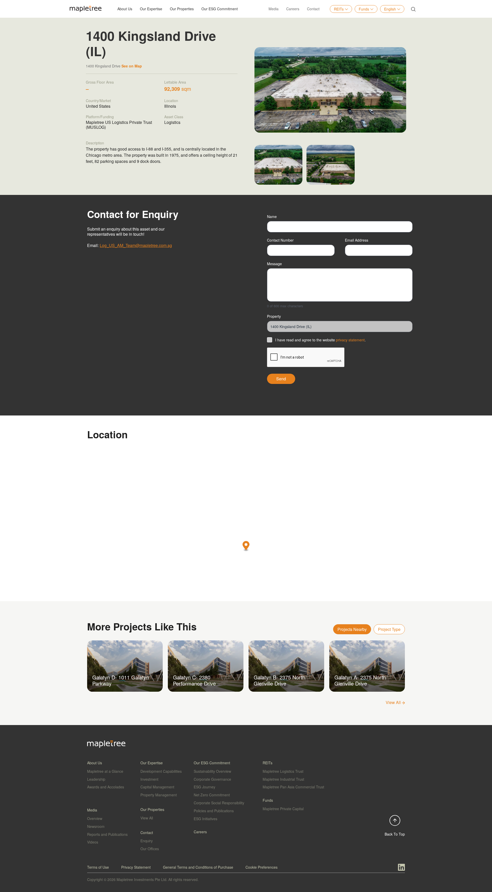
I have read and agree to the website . (320, 339)
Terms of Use (98, 867)
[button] (342, 120)
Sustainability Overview (212, 771)
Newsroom (96, 826)
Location (171, 100)
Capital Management (157, 786)
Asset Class (173, 116)
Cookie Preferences (261, 867)
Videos (92, 842)
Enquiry (146, 840)
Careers (292, 8)
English (390, 9)
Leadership (96, 779)
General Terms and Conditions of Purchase (198, 867)
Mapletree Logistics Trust (283, 771)
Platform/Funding (100, 116)
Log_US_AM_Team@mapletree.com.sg (136, 245)
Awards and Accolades (105, 786)
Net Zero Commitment (212, 794)
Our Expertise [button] (151, 8)
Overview (94, 818)
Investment (149, 779)
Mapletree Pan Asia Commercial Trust (293, 786)
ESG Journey (204, 786)
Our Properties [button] (182, 8)
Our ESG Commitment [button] (219, 8)
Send (281, 379)
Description (95, 142)
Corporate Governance (212, 779)
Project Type (389, 629)
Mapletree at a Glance (105, 771)
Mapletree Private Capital (283, 808)
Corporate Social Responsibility (219, 802)
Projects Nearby (352, 629)
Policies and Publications (214, 810)
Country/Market (98, 100)
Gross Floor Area (100, 82)
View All (394, 702)
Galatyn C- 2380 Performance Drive (194, 680)
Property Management (158, 794)
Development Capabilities (161, 771)
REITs (339, 9)
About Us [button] (124, 8)
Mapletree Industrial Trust (283, 779)
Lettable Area (175, 82)
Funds (364, 9)
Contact (313, 8)
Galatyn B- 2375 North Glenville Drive (279, 680)
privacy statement (350, 339)
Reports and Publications (107, 834)
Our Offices (149, 848)
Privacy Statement (136, 867)
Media (274, 8)
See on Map (131, 65)
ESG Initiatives (205, 818)
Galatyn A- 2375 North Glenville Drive (360, 680)
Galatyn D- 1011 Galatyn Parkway (120, 680)
